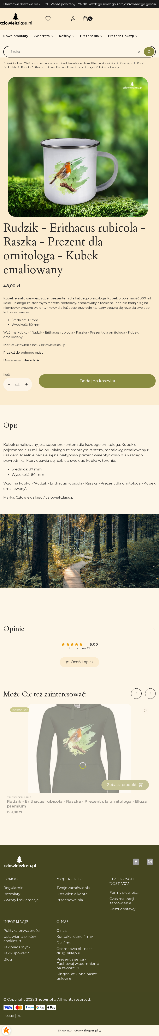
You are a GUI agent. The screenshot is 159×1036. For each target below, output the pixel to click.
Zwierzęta (126, 63)
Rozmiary (12, 894)
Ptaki (140, 63)
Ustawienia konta (72, 894)
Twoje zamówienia (73, 888)
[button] (149, 51)
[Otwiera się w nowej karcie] (136, 862)
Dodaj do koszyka (97, 380)
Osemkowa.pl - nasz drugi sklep (74, 951)
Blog (8, 959)
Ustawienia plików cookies (20, 938)
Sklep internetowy (78, 1030)
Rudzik (12, 67)
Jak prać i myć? (17, 947)
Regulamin (14, 888)
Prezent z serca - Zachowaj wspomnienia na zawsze (78, 963)
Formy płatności (124, 892)
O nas (62, 930)
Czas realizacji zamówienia (122, 901)
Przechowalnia (70, 900)
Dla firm (64, 943)
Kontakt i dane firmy (75, 936)
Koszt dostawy (122, 909)
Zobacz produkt (122, 784)
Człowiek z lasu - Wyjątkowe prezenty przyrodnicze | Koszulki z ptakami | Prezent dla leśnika (59, 63)
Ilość (6, 375)
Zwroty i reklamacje (21, 900)
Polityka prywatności (22, 930)
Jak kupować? (16, 953)
